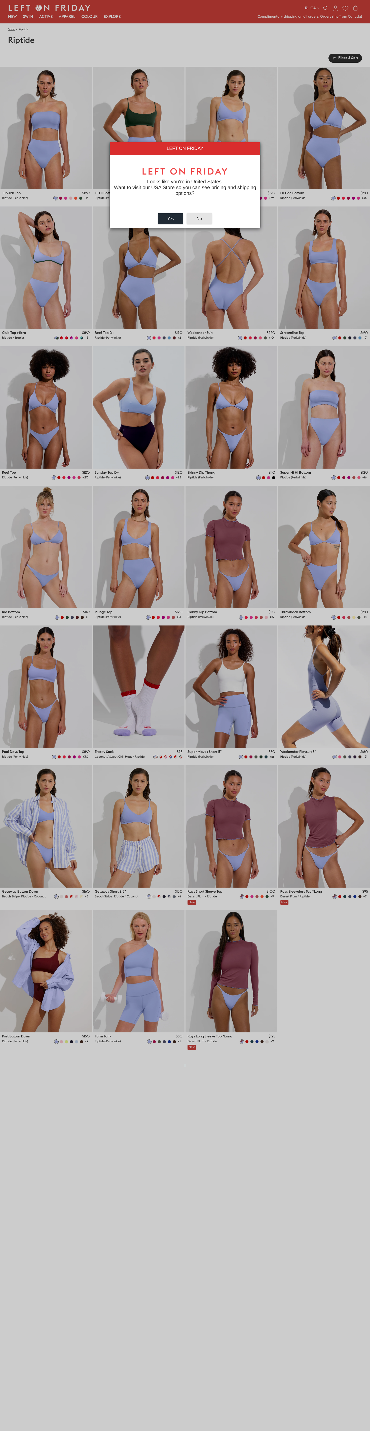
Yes (171, 218)
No (199, 218)
